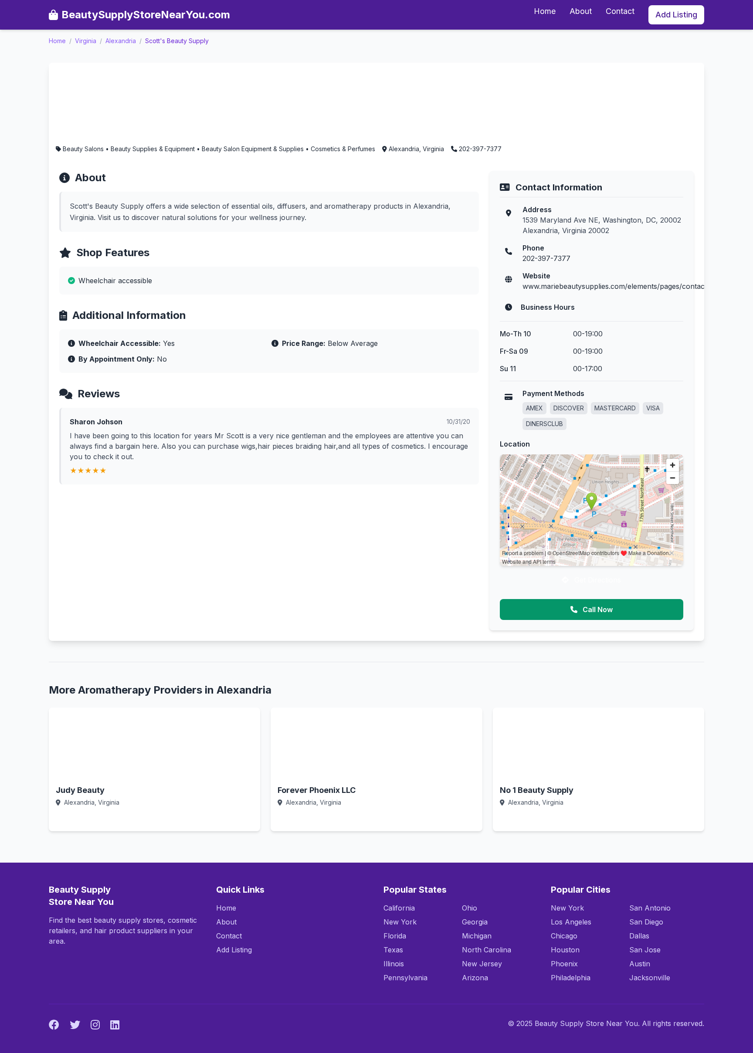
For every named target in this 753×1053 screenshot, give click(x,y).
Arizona (475, 977)
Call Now (597, 609)
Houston (565, 949)
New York (400, 922)
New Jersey (482, 963)
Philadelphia (570, 977)
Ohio (469, 908)
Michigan (477, 935)
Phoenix (564, 963)
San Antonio (650, 908)
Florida (394, 935)
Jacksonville (649, 977)
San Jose (645, 949)
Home (545, 11)
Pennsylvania (405, 977)
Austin (639, 963)
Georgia (475, 922)
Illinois (393, 963)
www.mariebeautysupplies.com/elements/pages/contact (614, 286)
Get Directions (596, 580)
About (581, 11)
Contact (620, 11)
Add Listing (676, 14)
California (399, 908)
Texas (393, 949)
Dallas (639, 935)
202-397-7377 (546, 258)
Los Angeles (571, 922)
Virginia (85, 40)
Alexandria (120, 40)
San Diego (646, 922)
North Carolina (486, 949)
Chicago (564, 935)
